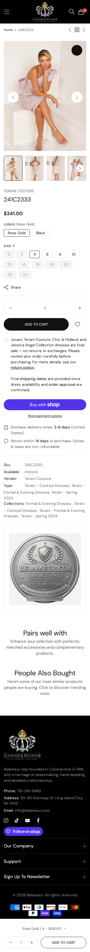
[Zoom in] (76, 50)
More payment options (45, 416)
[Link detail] (6, 820)
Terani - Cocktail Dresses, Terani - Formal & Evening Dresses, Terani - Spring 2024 (44, 492)
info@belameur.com (27, 810)
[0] (81, 11)
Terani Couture (19, 191)
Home (8, 30)
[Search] (71, 12)
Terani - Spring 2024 (39, 516)
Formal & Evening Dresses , (49, 503)
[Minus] (10, 308)
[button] (76, 97)
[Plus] (79, 308)
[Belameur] (45, 11)
